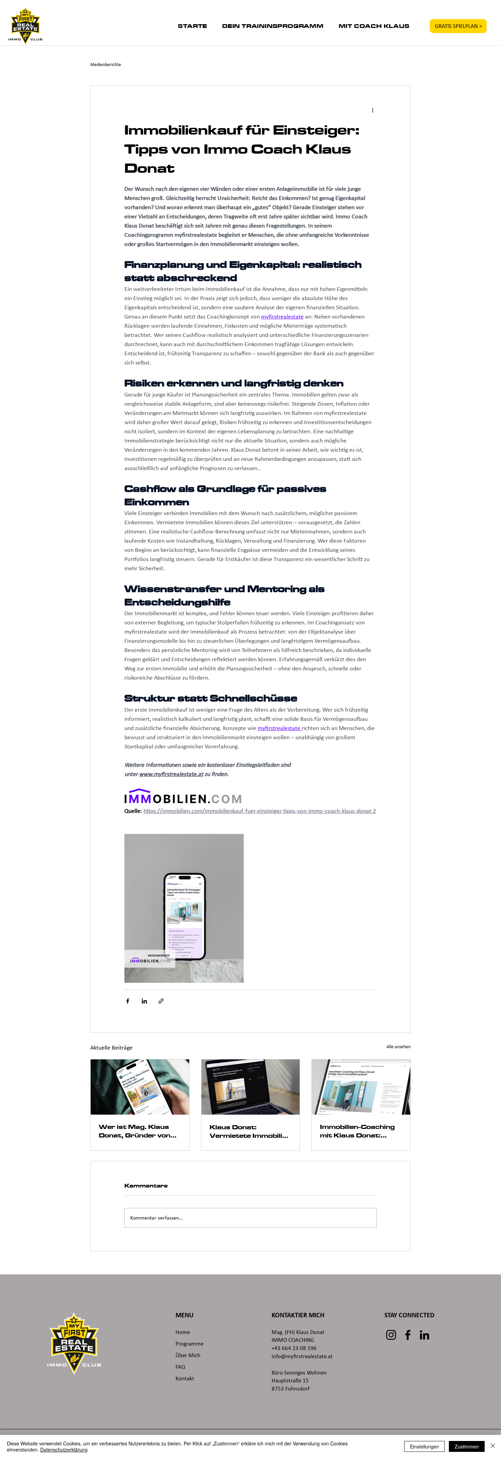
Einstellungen (424, 1446)
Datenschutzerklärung (64, 1449)
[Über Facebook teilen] (127, 1001)
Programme (189, 1343)
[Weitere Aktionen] (372, 110)
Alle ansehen (398, 1047)
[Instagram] (391, 1334)
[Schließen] (493, 1446)
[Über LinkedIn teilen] (144, 1001)
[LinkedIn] (424, 1334)
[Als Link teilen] (161, 1001)
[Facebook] (407, 1334)
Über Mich (189, 1355)
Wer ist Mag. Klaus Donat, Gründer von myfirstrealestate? (134, 1131)
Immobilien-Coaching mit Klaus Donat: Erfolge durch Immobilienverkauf (357, 1131)
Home (183, 1332)
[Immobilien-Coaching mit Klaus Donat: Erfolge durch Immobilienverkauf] (361, 1087)
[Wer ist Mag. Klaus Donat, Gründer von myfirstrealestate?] (140, 1087)
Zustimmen (467, 1446)
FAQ (180, 1366)
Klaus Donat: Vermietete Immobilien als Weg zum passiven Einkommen (250, 1131)
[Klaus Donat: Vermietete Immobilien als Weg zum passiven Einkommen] (250, 1087)
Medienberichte (105, 64)
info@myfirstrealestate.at (302, 1356)
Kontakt (185, 1378)
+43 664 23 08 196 (294, 1348)
